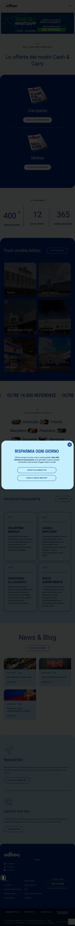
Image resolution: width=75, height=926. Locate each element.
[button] (70, 445)
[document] (37, 463)
